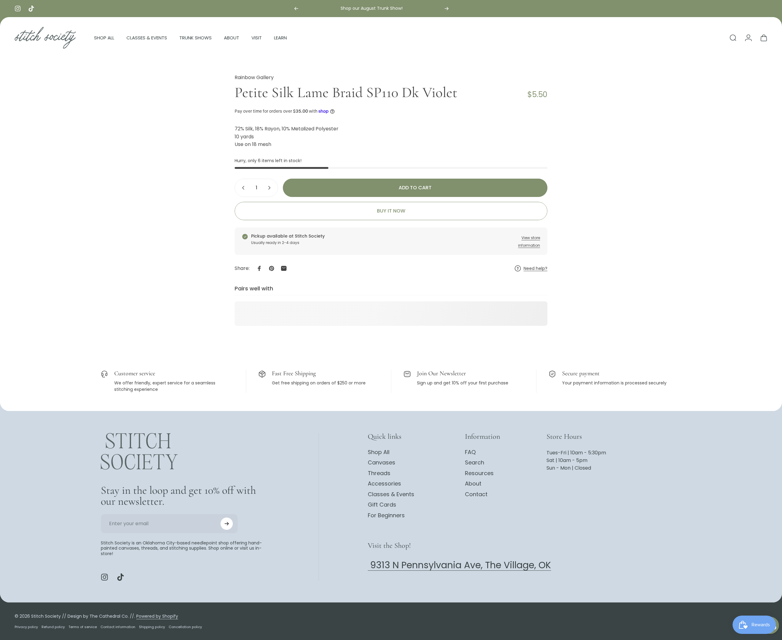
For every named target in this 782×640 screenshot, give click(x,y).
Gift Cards (382, 505)
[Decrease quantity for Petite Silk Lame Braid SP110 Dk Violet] (242, 188)
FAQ (470, 452)
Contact (476, 494)
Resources (479, 473)
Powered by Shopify (157, 616)
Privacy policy (26, 626)
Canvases (381, 463)
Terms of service (82, 626)
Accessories (384, 484)
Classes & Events (391, 494)
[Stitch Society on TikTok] (120, 577)
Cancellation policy (185, 626)
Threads (379, 473)
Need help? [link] (535, 268)
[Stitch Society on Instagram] (104, 577)
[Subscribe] (227, 524)
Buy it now (391, 210)
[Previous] (296, 8)
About (473, 484)
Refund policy (53, 626)
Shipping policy (152, 626)
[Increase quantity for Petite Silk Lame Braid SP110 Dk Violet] (271, 188)
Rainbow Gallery (254, 77)
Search (474, 463)
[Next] (446, 8)
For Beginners (386, 515)
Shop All (378, 452)
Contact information (117, 626)
